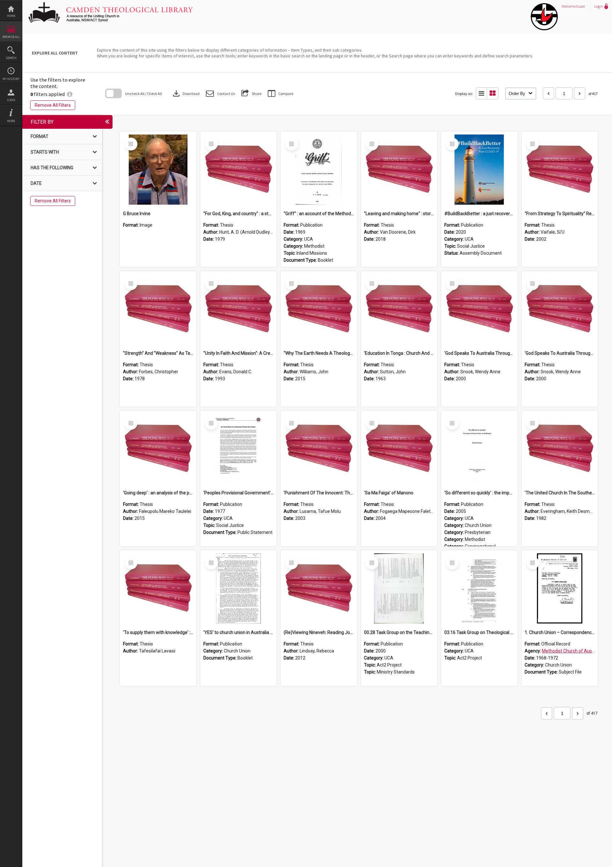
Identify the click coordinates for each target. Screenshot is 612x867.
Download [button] (185, 93)
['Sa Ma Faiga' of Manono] (399, 449)
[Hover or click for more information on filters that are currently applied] (69, 94)
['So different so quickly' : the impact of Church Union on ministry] (479, 449)
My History (11, 79)
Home (11, 16)
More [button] (11, 121)
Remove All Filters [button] (53, 105)
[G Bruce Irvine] (158, 170)
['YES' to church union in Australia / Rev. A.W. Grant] (238, 588)
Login (11, 100)
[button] (220, 94)
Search (11, 58)
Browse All (11, 37)
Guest (580, 6)
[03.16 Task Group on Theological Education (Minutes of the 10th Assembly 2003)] (479, 588)
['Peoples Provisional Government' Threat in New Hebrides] (238, 449)
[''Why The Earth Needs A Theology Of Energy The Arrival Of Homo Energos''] (319, 309)
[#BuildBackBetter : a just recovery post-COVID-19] (479, 170)
